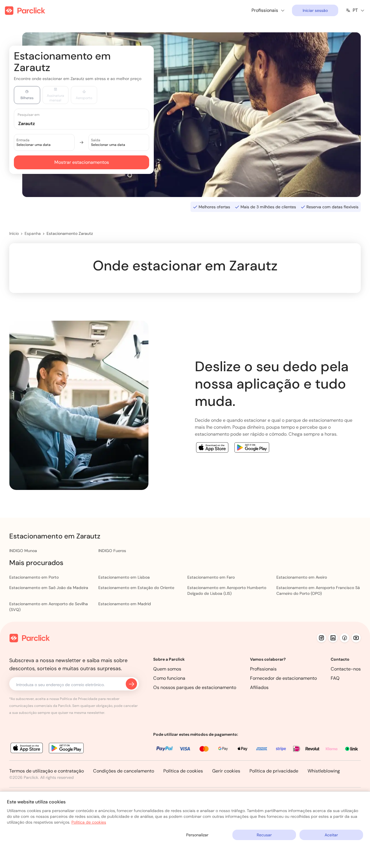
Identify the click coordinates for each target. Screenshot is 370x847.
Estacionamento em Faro (211, 577)
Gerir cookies (226, 771)
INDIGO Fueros (112, 550)
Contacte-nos (346, 669)
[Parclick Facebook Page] (344, 637)
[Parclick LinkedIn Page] (333, 637)
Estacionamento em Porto (34, 577)
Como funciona (169, 678)
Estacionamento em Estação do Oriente (136, 587)
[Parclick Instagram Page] (321, 637)
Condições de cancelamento (123, 771)
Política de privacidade (273, 771)
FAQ (335, 678)
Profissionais (263, 669)
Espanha (33, 233)
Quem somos (167, 669)
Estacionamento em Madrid (124, 603)
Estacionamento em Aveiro (301, 577)
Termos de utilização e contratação (46, 771)
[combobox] (87, 123)
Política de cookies (183, 771)
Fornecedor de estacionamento (283, 678)
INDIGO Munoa (23, 550)
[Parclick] (25, 10)
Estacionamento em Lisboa (124, 577)
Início (14, 233)
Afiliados (259, 687)
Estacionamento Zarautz (70, 233)
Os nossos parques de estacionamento (194, 687)
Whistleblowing (324, 771)
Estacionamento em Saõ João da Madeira (48, 587)
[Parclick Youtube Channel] (356, 637)
